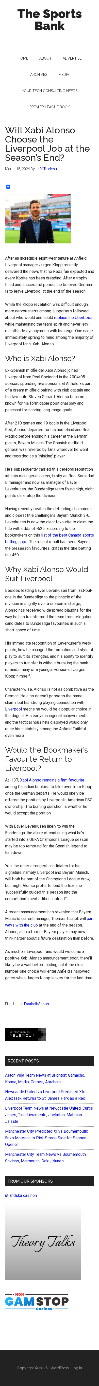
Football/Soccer (37, 1004)
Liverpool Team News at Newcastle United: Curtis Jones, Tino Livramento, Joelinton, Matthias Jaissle (49, 1115)
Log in (77, 1368)
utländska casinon (21, 1195)
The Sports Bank (49, 20)
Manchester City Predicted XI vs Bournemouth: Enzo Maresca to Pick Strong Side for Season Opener (46, 1138)
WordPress (60, 1368)
